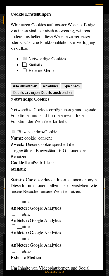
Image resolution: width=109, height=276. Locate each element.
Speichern (71, 86)
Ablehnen (50, 86)
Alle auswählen (25, 86)
